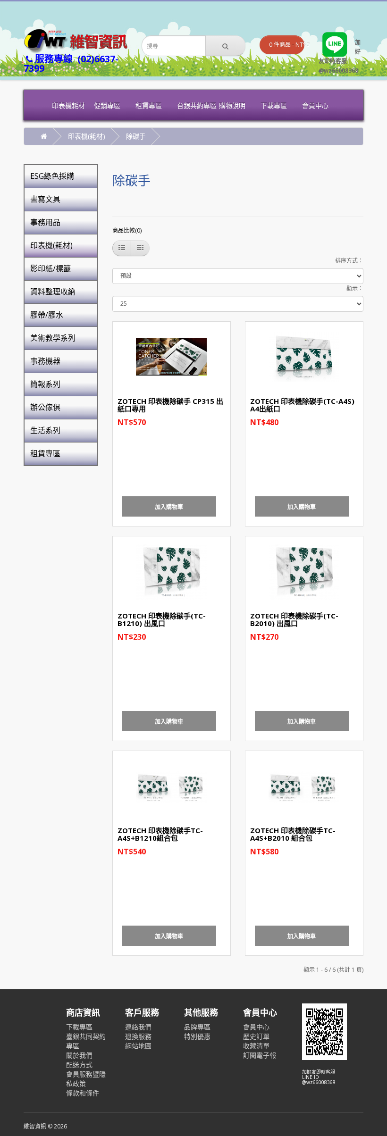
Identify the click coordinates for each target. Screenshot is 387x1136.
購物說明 (232, 105)
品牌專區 (197, 1026)
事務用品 (45, 222)
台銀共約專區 (194, 105)
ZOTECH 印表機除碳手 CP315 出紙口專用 (170, 405)
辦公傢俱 (45, 407)
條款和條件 (82, 1092)
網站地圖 (138, 1045)
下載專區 (274, 105)
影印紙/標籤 (50, 268)
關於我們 (79, 1055)
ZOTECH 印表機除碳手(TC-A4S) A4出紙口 (302, 405)
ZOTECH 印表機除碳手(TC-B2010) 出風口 (294, 619)
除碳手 (136, 136)
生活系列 (45, 430)
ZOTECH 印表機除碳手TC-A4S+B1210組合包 (160, 834)
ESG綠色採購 (52, 176)
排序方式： (349, 261)
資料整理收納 (53, 291)
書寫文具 (45, 199)
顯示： (354, 288)
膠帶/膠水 (46, 314)
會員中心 (315, 105)
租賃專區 (148, 105)
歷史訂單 (256, 1036)
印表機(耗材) (86, 136)
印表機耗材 (68, 105)
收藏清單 (256, 1045)
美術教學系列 (53, 338)
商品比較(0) (127, 230)
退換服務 (138, 1036)
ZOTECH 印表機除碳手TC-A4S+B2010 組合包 (293, 834)
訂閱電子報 (259, 1055)
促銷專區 (107, 105)
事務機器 (45, 361)
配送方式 (79, 1064)
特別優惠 (197, 1036)
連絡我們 (138, 1026)
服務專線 (71, 63)
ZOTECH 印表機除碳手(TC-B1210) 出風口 (162, 619)
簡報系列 (45, 384)
